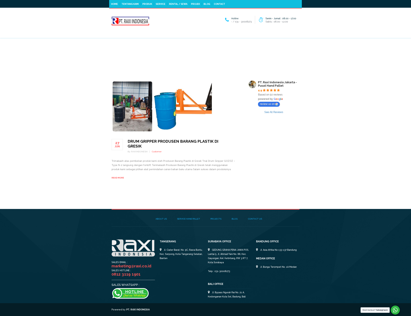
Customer (157, 151)
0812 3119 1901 (126, 274)
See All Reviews (273, 112)
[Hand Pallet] (130, 20)
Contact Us (255, 219)
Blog (207, 4)
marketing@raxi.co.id (131, 266)
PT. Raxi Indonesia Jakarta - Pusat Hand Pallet (277, 84)
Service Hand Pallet (188, 219)
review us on (267, 103)
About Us (161, 219)
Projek (195, 4)
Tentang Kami (130, 4)
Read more (118, 178)
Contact (219, 4)
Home (114, 4)
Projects (215, 219)
